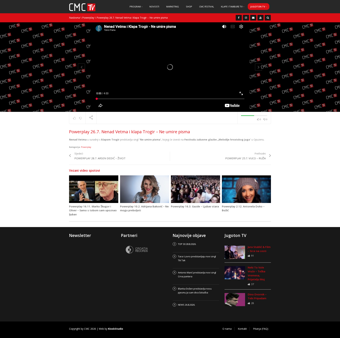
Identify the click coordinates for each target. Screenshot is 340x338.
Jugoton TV (258, 6)
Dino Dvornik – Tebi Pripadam (257, 296)
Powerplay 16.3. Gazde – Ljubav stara (195, 206)
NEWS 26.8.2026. (186, 304)
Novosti (154, 6)
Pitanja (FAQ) (260, 328)
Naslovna (74, 17)
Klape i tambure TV (232, 6)
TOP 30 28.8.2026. (187, 244)
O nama (227, 328)
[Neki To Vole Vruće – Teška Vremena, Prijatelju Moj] (235, 272)
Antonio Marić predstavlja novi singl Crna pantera (197, 274)
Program (135, 6)
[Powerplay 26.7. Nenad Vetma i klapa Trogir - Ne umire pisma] (82, 7)
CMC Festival (206, 6)
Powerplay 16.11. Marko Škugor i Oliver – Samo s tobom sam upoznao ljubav (93, 210)
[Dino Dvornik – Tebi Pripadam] (235, 299)
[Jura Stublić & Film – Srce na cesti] (235, 252)
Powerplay (88, 17)
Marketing (172, 6)
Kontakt (242, 328)
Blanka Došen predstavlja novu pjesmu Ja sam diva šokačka (195, 290)
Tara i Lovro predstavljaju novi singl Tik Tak (197, 258)
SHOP (189, 6)
